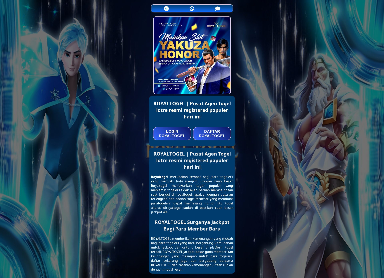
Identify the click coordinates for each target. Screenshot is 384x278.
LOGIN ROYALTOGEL (172, 133)
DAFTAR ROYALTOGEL (212, 133)
